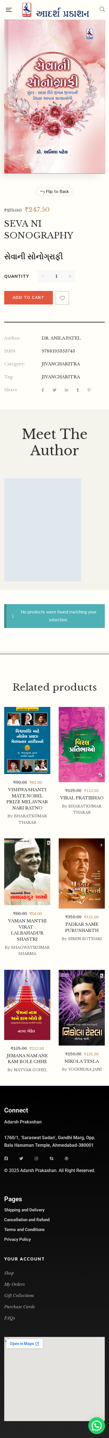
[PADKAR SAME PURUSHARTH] (82, 873)
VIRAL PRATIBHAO (82, 797)
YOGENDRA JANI (85, 1069)
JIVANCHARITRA (61, 364)
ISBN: (10, 351)
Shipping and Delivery (24, 1209)
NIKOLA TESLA (82, 1061)
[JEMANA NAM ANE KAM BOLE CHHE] (27, 1005)
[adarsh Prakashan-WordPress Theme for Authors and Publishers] (55, 10)
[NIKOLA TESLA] (82, 1008)
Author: (12, 338)
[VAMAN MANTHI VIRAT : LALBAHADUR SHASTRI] (27, 871)
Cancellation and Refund (26, 1219)
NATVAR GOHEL (30, 1070)
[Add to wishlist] (62, 298)
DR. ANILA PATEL (61, 338)
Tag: (8, 376)
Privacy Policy (17, 1239)
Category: (14, 364)
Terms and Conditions (24, 1229)
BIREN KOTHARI (85, 938)
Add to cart (28, 297)
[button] (96, 1425)
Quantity (16, 276)
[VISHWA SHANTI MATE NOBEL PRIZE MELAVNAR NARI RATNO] (27, 740)
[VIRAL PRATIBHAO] (82, 744)
